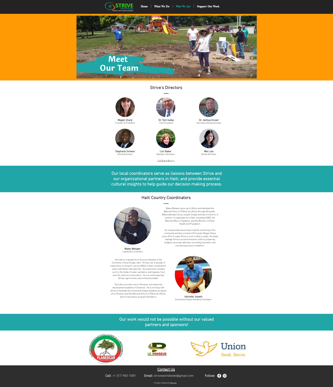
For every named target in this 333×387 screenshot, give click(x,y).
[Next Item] (241, 349)
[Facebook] (219, 376)
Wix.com (173, 383)
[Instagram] (225, 376)
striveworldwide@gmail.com (173, 376)
